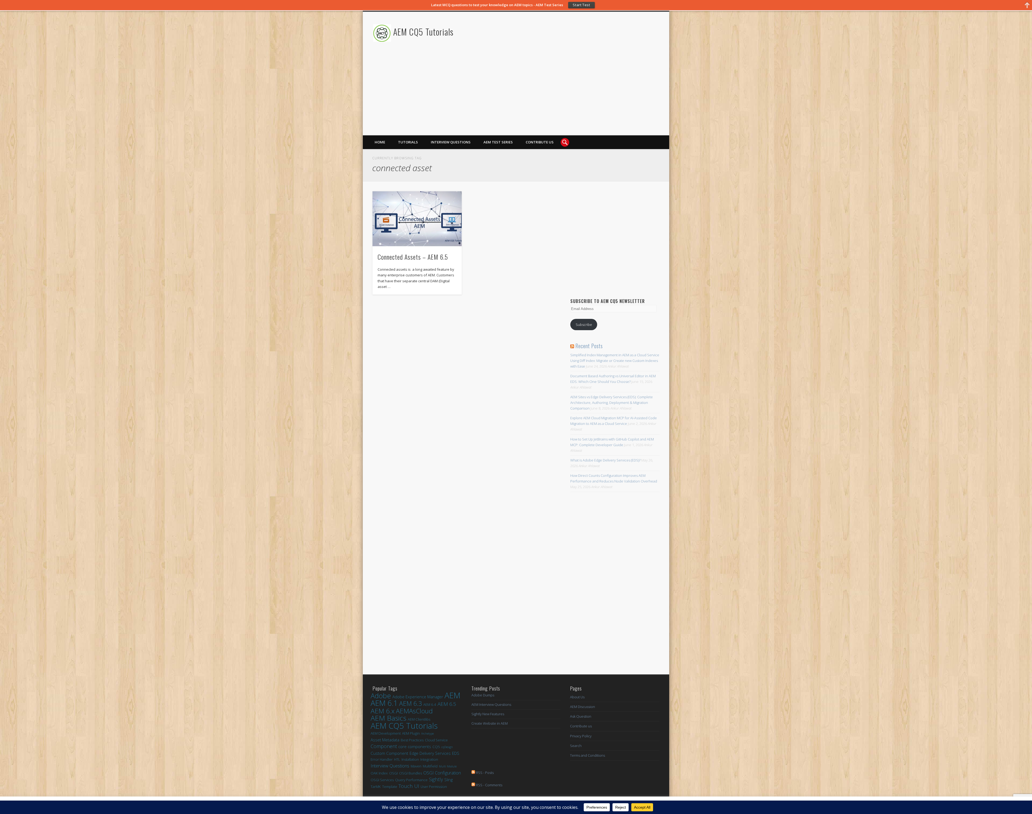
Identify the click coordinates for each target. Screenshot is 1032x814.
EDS (455, 753)
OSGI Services (382, 779)
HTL (397, 759)
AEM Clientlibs (419, 719)
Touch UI (409, 786)
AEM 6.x (383, 711)
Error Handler (382, 759)
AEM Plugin (411, 733)
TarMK (376, 786)
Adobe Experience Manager (417, 696)
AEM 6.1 (384, 703)
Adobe (381, 696)
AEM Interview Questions (491, 704)
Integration (429, 759)
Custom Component (389, 753)
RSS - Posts (484, 772)
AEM (452, 695)
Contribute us (540, 142)
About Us (577, 697)
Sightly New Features (487, 713)
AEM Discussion (582, 706)
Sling (448, 779)
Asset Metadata (385, 739)
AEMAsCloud (414, 711)
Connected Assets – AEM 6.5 (413, 257)
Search (576, 745)
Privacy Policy (581, 736)
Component (384, 746)
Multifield (430, 766)
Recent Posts (589, 346)
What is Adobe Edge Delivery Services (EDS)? (605, 460)
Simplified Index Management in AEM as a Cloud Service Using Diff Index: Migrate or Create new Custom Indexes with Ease (614, 361)
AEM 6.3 (410, 703)
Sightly (436, 779)
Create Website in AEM (489, 723)
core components (414, 746)
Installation (410, 759)
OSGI (393, 773)
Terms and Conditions (587, 755)
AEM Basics (388, 718)
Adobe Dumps (482, 695)
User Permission (434, 786)
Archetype (427, 733)
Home (380, 142)
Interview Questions (451, 142)
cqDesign (447, 747)
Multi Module (448, 766)
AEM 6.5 (447, 704)
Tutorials (408, 142)
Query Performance (411, 779)
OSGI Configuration (442, 773)
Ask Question (580, 716)
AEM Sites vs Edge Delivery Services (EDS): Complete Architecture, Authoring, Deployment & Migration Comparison (611, 402)
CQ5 (436, 746)
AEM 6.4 (429, 704)
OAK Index (379, 773)
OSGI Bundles (410, 773)
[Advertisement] (561, 97)
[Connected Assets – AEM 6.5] (417, 218)
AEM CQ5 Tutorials (423, 31)
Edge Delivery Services (430, 753)
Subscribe (584, 324)
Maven (416, 766)
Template (389, 786)
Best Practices (412, 740)
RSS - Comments (488, 785)
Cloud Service (436, 740)
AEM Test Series (498, 142)
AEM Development (386, 733)
